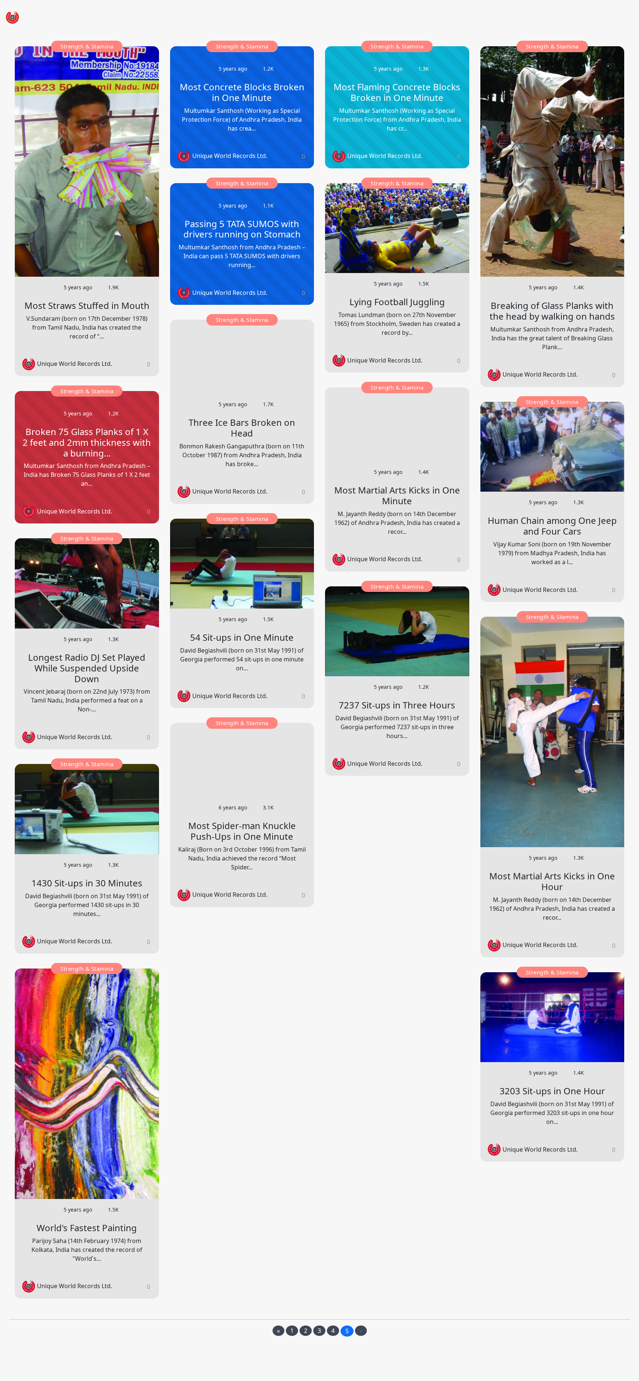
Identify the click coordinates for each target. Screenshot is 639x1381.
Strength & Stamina (86, 46)
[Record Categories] (592, 17)
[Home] (556, 17)
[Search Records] (609, 17)
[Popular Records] (574, 17)
